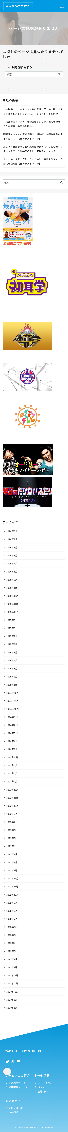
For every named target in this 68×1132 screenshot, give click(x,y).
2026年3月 (11, 571)
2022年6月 (11, 927)
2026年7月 (12, 539)
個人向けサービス (18, 1082)
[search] (59, 74)
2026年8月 (12, 531)
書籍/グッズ (44, 1091)
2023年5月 (11, 838)
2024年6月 (12, 741)
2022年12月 (12, 878)
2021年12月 (12, 975)
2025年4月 (12, 660)
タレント (42, 1087)
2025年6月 (11, 644)
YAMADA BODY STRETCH (38, 1127)
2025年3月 (11, 668)
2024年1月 (12, 781)
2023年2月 (11, 862)
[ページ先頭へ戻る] (7, 1071)
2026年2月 (11, 579)
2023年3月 (11, 854)
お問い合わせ (16, 1108)
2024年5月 (12, 749)
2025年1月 (11, 684)
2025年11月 (12, 603)
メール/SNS (44, 1082)
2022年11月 (12, 886)
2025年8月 (12, 628)
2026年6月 (11, 547)
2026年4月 (12, 563)
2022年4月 (12, 943)
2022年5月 (11, 935)
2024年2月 (12, 773)
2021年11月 (12, 983)
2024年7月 (12, 733)
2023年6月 (11, 830)
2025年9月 (12, 620)
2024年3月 (12, 765)
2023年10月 (12, 805)
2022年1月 (11, 967)
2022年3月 (11, 951)
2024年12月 (12, 692)
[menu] (62, 5)
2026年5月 (11, 555)
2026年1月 (11, 587)
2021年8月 (11, 1007)
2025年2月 (11, 676)
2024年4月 (12, 757)
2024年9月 (12, 717)
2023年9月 (12, 813)
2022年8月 (12, 910)
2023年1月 (11, 870)
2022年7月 (12, 918)
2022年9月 (12, 902)
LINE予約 (13, 1112)
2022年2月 (11, 959)
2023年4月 (12, 846)
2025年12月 (12, 595)
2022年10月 (12, 894)
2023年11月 (12, 797)
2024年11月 (12, 700)
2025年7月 (12, 636)
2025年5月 (11, 652)
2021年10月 (12, 991)
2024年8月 (12, 725)
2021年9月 (11, 999)
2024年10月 (12, 708)
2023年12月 (12, 789)
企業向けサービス (18, 1087)
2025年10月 (12, 611)
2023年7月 (12, 822)
